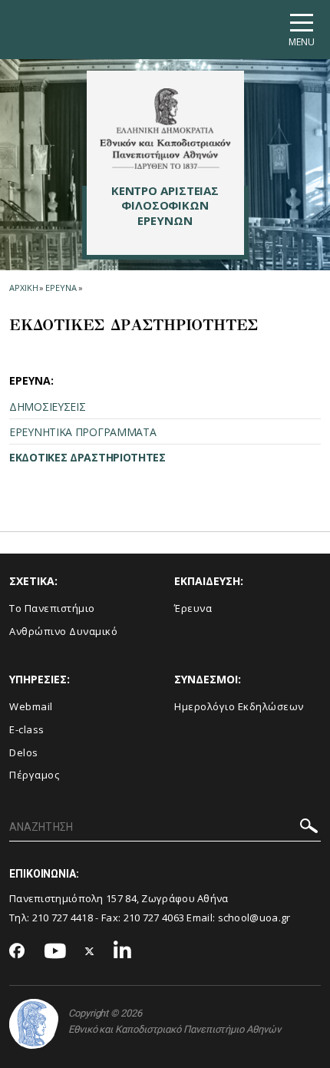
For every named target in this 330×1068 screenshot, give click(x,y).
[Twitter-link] (89, 951)
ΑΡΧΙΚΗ (23, 287)
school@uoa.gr (254, 917)
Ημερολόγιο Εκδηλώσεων (239, 706)
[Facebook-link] (17, 952)
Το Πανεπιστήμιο (52, 608)
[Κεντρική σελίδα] (165, 128)
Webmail (31, 706)
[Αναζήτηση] (308, 828)
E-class (27, 729)
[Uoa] (33, 1024)
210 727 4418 (63, 917)
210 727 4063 (154, 917)
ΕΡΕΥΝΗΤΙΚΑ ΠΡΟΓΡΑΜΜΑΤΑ (82, 432)
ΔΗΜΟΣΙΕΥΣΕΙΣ (47, 406)
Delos (23, 752)
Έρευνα (193, 608)
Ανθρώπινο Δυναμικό (63, 631)
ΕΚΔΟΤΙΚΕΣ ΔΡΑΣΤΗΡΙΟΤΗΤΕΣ (87, 457)
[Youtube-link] (55, 951)
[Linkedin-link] (123, 951)
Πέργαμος (34, 775)
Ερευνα (60, 287)
